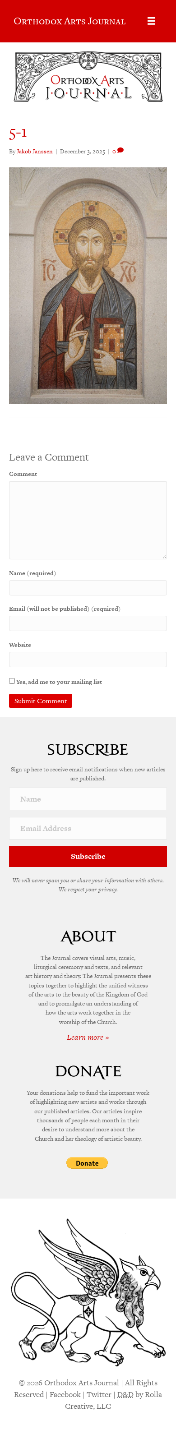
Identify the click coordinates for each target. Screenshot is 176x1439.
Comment (23, 474)
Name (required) (32, 573)
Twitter (99, 1394)
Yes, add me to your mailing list (58, 682)
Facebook (65, 1394)
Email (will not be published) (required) (65, 608)
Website (20, 645)
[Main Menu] (151, 21)
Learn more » (88, 1037)
